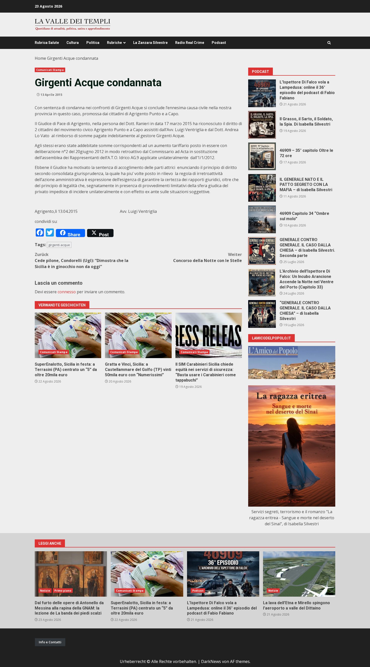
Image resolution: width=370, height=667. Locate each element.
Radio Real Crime (189, 43)
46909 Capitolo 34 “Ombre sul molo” (262, 219)
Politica (92, 43)
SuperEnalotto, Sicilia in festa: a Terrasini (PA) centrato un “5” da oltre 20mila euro (68, 335)
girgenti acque (59, 245)
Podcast (219, 43)
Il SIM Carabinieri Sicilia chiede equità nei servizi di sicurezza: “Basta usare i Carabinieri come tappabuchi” (208, 335)
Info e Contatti (50, 642)
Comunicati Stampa (50, 70)
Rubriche (114, 43)
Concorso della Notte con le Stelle (207, 257)
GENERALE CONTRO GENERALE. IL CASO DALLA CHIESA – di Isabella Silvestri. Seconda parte (262, 251)
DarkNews (211, 661)
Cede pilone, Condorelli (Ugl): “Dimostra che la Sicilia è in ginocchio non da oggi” (81, 260)
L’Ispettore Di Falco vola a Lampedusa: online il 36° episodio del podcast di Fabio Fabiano (262, 93)
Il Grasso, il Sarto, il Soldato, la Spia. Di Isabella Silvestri (262, 125)
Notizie (45, 590)
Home (40, 58)
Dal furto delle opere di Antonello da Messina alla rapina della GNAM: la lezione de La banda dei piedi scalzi (71, 574)
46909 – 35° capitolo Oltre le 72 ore (262, 156)
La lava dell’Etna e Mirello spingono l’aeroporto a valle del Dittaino (299, 574)
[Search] (329, 43)
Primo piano (62, 590)
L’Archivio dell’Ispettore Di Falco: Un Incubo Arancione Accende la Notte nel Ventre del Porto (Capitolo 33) (262, 282)
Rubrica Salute (47, 43)
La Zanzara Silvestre (150, 43)
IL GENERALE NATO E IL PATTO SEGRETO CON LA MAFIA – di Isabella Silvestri (262, 188)
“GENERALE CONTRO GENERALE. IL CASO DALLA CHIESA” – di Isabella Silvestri (262, 314)
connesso (67, 292)
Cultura (72, 43)
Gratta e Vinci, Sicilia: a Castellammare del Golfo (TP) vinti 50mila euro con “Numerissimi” (138, 335)
